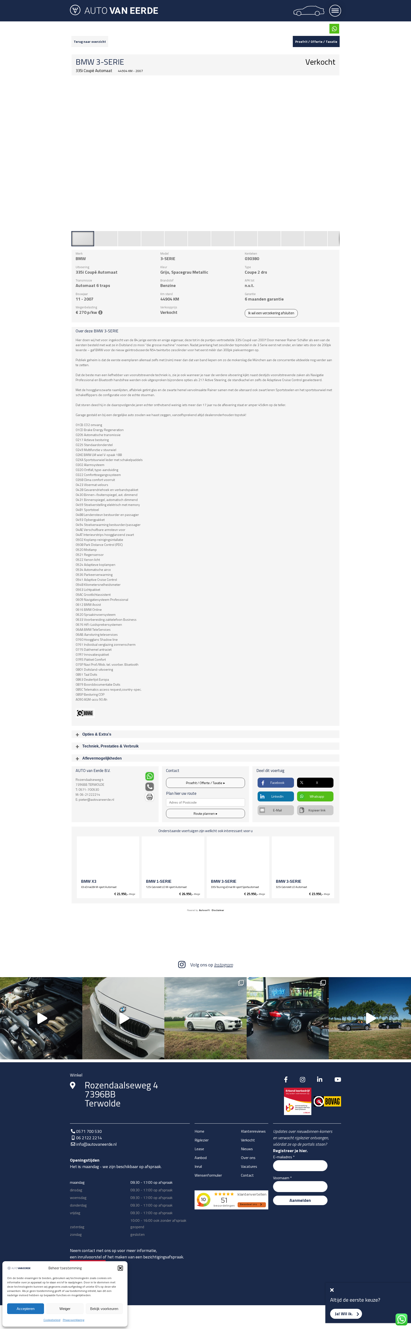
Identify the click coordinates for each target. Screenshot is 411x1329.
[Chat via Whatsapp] (334, 29)
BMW (85, 62)
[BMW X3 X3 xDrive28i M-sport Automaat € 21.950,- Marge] (108, 858)
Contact (247, 1175)
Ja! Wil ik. (343, 1313)
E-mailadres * (284, 1157)
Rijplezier (202, 1140)
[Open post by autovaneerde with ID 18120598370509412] (205, 1018)
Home (199, 1131)
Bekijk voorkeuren (104, 1309)
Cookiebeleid (52, 1320)
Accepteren (25, 1309)
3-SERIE (110, 62)
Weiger (64, 1309)
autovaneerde (40, 983)
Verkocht (248, 1140)
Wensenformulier (208, 1175)
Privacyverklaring (73, 1320)
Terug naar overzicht (90, 41)
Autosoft (204, 910)
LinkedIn (277, 796)
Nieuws (247, 1149)
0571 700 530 (89, 1131)
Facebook (277, 782)
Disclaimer (218, 910)
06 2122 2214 (89, 1138)
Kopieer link (317, 810)
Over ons (248, 1157)
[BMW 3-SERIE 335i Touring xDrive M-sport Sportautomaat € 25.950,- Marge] (238, 858)
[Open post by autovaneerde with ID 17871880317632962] (288, 1018)
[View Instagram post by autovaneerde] (77, 1053)
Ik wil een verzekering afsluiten (271, 313)
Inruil (198, 1166)
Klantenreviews (253, 1131)
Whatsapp (317, 796)
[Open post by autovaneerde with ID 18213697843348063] (41, 1018)
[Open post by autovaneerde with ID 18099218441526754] (370, 1018)
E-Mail (277, 810)
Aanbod (201, 1157)
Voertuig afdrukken (150, 797)
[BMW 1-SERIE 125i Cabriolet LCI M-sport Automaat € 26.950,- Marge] (173, 858)
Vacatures (249, 1166)
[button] (120, 1268)
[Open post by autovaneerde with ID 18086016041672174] (123, 1018)
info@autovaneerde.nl (96, 1144)
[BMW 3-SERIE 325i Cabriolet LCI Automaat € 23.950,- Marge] (303, 858)
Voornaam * (282, 1178)
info (100, 312)
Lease (199, 1149)
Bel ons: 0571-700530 (150, 786)
